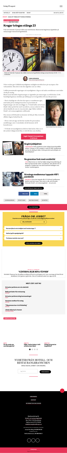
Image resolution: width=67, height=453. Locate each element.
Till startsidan (33, 207)
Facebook (29, 440)
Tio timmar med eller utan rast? (15, 238)
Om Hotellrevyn (58, 12)
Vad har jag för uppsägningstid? (15, 233)
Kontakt (33, 400)
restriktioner (33, 200)
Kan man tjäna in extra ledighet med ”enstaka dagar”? (21, 228)
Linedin (33, 440)
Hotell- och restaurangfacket (33, 418)
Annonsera (33, 396)
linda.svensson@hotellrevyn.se (36, 80)
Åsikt (29, 12)
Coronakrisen (14, 20)
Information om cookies (33, 403)
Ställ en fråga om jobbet (33, 243)
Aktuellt (7, 12)
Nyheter (44, 200)
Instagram (38, 440)
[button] (30, 349)
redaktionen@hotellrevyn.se (33, 424)
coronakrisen (9, 200)
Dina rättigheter (18, 12)
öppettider (21, 200)
